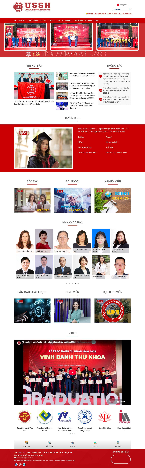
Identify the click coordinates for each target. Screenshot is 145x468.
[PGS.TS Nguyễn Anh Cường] (25, 267)
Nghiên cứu (112, 181)
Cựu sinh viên (112, 292)
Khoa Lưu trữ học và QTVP (42, 429)
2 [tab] (70, 284)
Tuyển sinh (72, 118)
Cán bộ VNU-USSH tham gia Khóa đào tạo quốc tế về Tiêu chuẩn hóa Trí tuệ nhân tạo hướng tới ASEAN (82, 95)
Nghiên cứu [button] (79, 20)
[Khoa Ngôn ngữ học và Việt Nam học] (62, 417)
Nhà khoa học (72, 222)
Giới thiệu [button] (21, 20)
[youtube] (20, 465)
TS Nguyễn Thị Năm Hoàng (99, 250)
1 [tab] (67, 284)
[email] (24, 465)
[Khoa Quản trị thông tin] (123, 417)
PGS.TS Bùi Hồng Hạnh (119, 276)
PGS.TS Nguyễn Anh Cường (23, 276)
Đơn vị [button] (96, 20)
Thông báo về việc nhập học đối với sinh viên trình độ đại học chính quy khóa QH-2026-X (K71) (116, 99)
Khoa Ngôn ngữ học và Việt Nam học (62, 429)
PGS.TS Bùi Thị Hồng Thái (24, 251)
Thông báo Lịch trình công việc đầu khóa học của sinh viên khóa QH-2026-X (116, 90)
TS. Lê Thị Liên (97, 276)
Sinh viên (72, 292)
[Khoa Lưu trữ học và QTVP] (42, 417)
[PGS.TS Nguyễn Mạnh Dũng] (44, 267)
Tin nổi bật (34, 65)
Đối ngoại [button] (88, 20)
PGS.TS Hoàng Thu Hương (118, 250)
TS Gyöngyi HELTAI (60, 251)
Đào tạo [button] (60, 20)
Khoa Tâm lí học (102, 428)
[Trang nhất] (15, 20)
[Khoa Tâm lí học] (102, 417)
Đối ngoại (72, 181)
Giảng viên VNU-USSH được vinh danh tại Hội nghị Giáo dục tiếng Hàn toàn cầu (81, 105)
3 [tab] (72, 284)
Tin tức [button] (43, 20)
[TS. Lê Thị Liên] (101, 267)
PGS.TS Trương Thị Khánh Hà (82, 276)
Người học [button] (69, 20)
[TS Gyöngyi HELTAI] (63, 241)
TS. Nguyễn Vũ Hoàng (61, 276)
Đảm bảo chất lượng (32, 292)
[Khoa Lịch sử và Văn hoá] (22, 417)
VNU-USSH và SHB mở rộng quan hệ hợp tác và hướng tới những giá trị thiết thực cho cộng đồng (82, 85)
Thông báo (114, 65)
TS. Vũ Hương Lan (41, 251)
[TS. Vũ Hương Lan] (44, 241)
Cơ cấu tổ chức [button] (32, 20)
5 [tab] (78, 284)
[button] (122, 5)
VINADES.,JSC (71, 460)
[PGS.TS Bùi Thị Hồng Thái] (25, 241)
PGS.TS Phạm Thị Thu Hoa (80, 250)
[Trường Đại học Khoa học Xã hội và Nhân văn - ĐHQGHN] (18, 7)
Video (72, 333)
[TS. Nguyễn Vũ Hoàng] (63, 267)
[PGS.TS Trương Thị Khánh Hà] (82, 267)
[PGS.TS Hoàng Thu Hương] (120, 241)
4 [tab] (75, 284)
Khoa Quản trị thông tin (122, 429)
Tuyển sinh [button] (52, 20)
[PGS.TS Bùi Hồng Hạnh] (120, 267)
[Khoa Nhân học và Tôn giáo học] (82, 417)
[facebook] (16, 465)
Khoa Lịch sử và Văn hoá (22, 429)
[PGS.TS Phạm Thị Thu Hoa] (82, 241)
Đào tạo (32, 181)
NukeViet (57, 460)
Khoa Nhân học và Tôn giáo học (82, 429)
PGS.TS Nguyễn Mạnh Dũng (42, 276)
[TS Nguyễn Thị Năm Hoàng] (101, 241)
